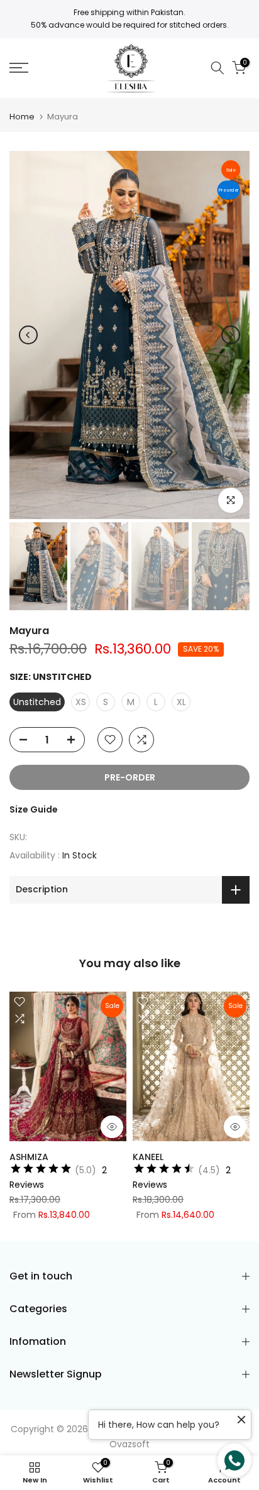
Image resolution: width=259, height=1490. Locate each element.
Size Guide (33, 809)
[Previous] (28, 335)
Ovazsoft (129, 1444)
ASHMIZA (28, 1156)
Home (22, 117)
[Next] (230, 335)
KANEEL (148, 1156)
